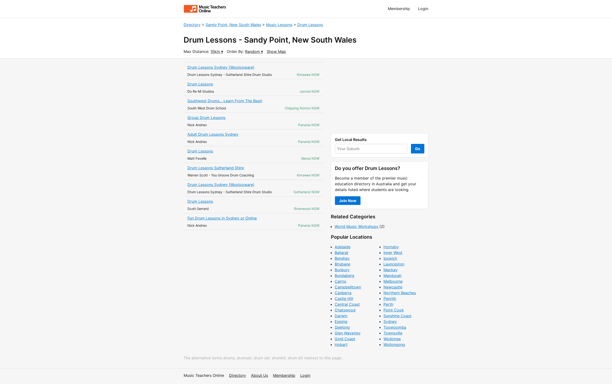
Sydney (390, 321)
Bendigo (342, 258)
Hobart (341, 344)
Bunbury (342, 269)
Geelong (342, 327)
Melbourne (393, 281)
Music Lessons (279, 24)
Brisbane (342, 264)
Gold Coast (345, 338)
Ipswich (390, 258)
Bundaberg (344, 275)
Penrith (389, 298)
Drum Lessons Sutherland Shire (215, 167)
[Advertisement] (379, 95)
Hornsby (391, 246)
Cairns (340, 281)
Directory (192, 24)
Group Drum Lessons (206, 117)
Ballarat (341, 252)
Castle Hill (344, 298)
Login (423, 8)
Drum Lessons (310, 24)
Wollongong (394, 344)
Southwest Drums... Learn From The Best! (224, 100)
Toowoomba (394, 327)
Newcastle (392, 287)
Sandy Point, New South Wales (233, 24)
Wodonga (392, 338)
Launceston (393, 264)
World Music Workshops (356, 226)
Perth (388, 304)
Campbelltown (348, 287)
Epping (341, 321)
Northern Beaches (399, 292)
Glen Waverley (348, 333)
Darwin (341, 315)
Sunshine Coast (397, 315)
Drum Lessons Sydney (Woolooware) (220, 67)
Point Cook (393, 310)
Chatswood (345, 310)
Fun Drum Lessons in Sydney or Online (222, 218)
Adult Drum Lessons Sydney (212, 134)
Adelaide (342, 246)
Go (417, 148)
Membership (399, 8)
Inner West (392, 252)
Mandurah (392, 275)
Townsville (392, 333)
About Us (259, 375)
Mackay (390, 269)
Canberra (343, 292)
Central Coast (347, 304)
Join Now (347, 200)
